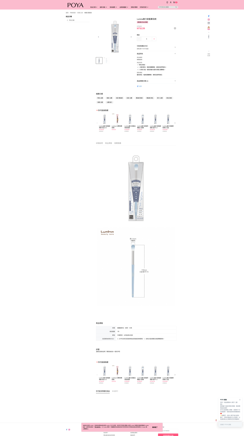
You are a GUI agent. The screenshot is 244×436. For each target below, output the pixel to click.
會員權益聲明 (133, 432)
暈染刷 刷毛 (150, 98)
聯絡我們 (132, 435)
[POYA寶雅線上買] (76, 5)
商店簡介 (106, 432)
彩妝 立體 (129, 98)
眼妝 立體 (109, 98)
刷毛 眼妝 (169, 98)
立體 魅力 (109, 102)
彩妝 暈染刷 (119, 98)
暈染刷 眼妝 (139, 98)
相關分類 (99, 94)
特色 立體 (100, 98)
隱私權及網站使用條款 (109, 435)
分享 (140, 86)
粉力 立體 (160, 98)
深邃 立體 (100, 102)
